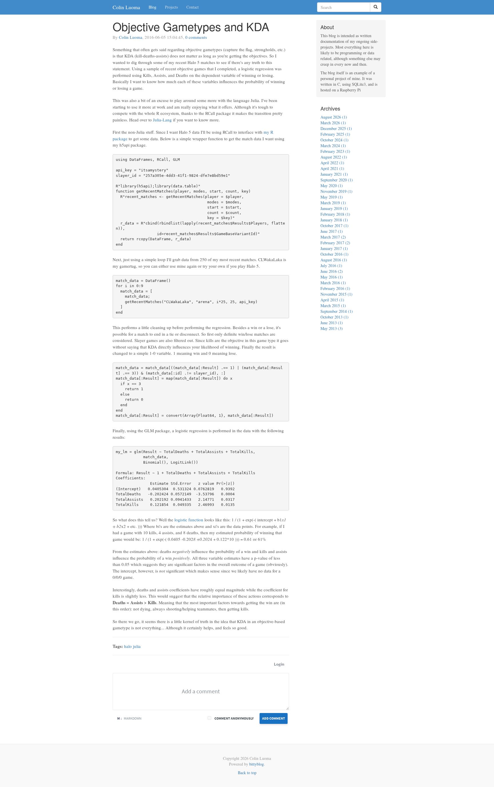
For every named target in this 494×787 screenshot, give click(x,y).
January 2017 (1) (334, 248)
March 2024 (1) (333, 145)
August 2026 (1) (333, 117)
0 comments (196, 37)
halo (128, 646)
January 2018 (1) (334, 220)
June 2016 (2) (331, 271)
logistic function (188, 519)
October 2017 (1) (334, 225)
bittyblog (256, 764)
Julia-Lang (162, 120)
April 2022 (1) (332, 162)
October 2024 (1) (334, 140)
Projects (171, 7)
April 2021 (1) (332, 168)
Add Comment (273, 718)
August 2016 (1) (333, 260)
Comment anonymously (234, 718)
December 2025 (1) (336, 128)
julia (137, 646)
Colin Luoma (126, 7)
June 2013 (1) (331, 322)
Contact (192, 7)
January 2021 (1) (334, 174)
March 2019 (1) (333, 202)
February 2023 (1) (335, 151)
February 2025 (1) (335, 134)
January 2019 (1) (334, 208)
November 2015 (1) (336, 294)
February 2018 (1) (335, 214)
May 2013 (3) (331, 328)
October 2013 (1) (334, 317)
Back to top (247, 772)
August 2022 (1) (333, 157)
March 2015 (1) (333, 305)
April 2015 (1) (332, 300)
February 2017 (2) (335, 242)
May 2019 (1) (331, 197)
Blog (152, 7)
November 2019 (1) (336, 191)
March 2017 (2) (333, 237)
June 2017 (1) (331, 231)
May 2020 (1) (331, 185)
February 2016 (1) (335, 288)
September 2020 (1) (336, 180)
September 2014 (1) (336, 311)
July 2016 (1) (331, 265)
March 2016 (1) (333, 282)
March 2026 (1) (333, 122)
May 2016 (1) (331, 277)
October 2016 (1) (334, 254)
